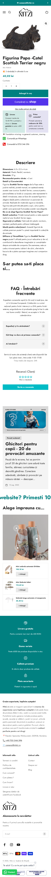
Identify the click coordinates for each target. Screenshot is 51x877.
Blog (30, 769)
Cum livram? (8, 782)
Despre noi (32, 765)
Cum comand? (9, 773)
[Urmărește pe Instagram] (11, 845)
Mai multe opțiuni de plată (25, 109)
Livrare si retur (8, 787)
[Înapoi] (3, 2)
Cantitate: (6, 80)
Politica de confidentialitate (9, 767)
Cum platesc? (8, 777)
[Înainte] (47, 2)
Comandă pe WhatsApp (17, 138)
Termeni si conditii (10, 760)
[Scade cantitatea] (6, 86)
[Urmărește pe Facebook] (4, 845)
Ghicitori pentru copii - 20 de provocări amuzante (25, 449)
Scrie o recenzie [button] (25, 387)
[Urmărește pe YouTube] (18, 845)
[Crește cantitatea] (16, 86)
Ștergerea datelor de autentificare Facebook (12, 793)
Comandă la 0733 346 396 (18, 144)
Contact (31, 760)
